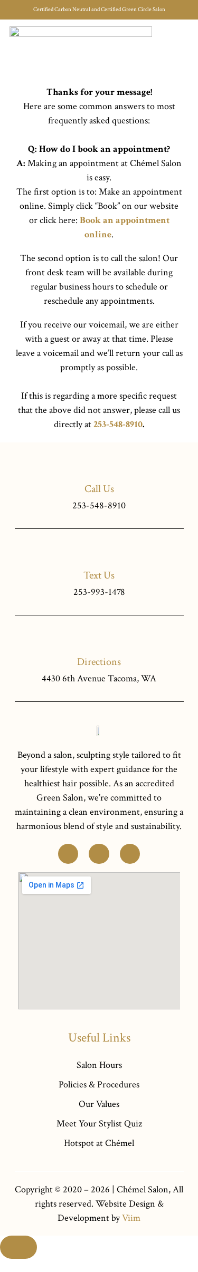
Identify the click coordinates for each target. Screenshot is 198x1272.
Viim (131, 1218)
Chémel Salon (142, 1189)
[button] (181, 48)
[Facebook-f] (99, 854)
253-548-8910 (118, 424)
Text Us (99, 575)
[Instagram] (130, 854)
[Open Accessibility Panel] (18, 1247)
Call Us (99, 489)
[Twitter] (68, 854)
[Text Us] (99, 551)
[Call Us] (99, 464)
